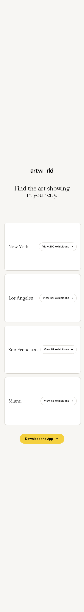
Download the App (39, 439)
